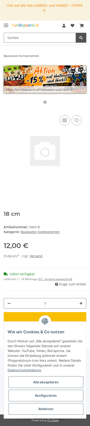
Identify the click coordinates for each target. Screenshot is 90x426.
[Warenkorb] (81, 25)
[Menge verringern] (9, 303)
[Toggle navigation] (6, 23)
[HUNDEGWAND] (25, 26)
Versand (36, 256)
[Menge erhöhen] (81, 303)
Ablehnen (46, 409)
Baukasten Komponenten (40, 232)
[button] (64, 25)
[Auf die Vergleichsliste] (65, 120)
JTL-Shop (52, 420)
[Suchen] (81, 38)
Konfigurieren (46, 395)
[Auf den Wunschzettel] (77, 120)
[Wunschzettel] (72, 25)
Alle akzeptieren (46, 382)
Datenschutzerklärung (24, 370)
